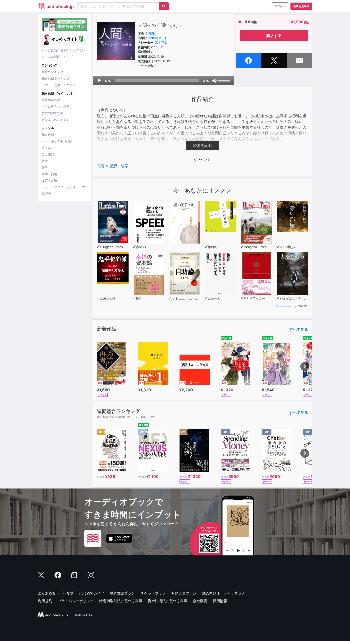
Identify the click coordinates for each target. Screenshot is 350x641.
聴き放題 (48, 135)
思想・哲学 (119, 165)
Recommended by (286, 306)
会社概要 (200, 601)
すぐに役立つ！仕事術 (57, 106)
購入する (274, 35)
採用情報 (220, 601)
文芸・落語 (49, 180)
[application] (163, 80)
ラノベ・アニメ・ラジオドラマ (63, 187)
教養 (45, 161)
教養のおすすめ (52, 113)
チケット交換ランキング (59, 85)
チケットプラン (153, 593)
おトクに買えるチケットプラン (63, 50)
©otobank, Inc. (84, 615)
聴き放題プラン (122, 593)
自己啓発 (48, 154)
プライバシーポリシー (76, 601)
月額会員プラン (183, 593)
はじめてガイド (91, 593)
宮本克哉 (161, 42)
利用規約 (45, 601)
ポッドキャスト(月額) (57, 141)
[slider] (225, 80)
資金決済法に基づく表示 (167, 601)
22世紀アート (157, 38)
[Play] (99, 80)
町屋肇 (150, 33)
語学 (45, 167)
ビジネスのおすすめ (56, 120)
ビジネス (48, 148)
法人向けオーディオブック (223, 593)
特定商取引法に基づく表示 (120, 601)
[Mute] (214, 80)
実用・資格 (49, 174)
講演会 (46, 193)
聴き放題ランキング (56, 78)
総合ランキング (52, 72)
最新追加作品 (51, 100)
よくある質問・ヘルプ (57, 57)
